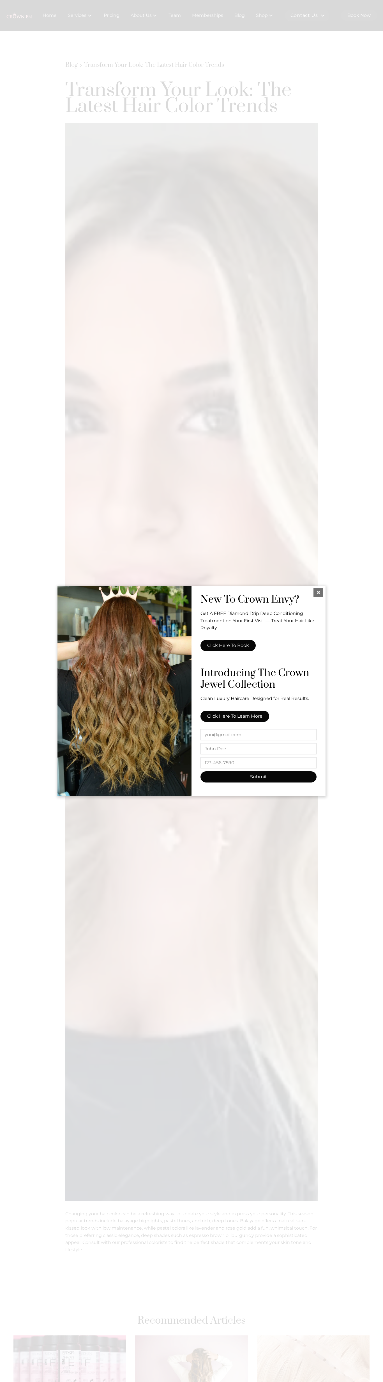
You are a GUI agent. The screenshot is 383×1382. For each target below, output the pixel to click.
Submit (258, 777)
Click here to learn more (234, 716)
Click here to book (228, 645)
